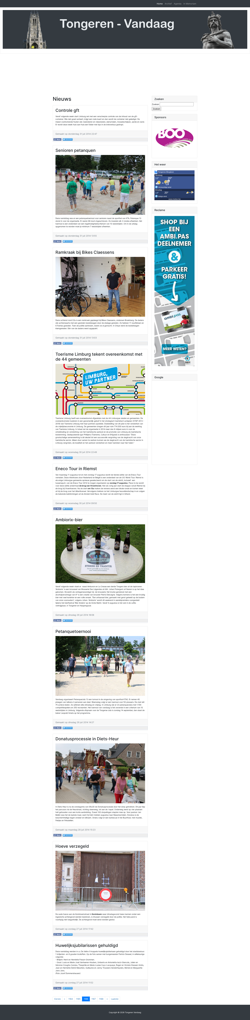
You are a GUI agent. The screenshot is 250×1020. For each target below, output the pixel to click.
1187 (93, 999)
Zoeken (155, 104)
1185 (78, 999)
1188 (101, 999)
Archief (168, 3)
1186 (86, 999)
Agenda (177, 3)
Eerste (57, 999)
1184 (70, 999)
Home (160, 3)
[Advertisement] (125, 73)
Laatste (114, 999)
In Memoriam (189, 3)
